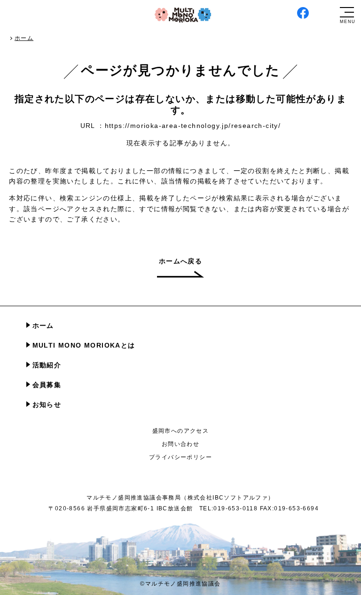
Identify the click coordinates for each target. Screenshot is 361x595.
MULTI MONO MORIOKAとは (83, 345)
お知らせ (47, 404)
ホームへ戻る (180, 261)
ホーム (43, 325)
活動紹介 (47, 365)
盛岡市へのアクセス (180, 431)
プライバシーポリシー (180, 457)
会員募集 (47, 385)
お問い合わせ (180, 444)
